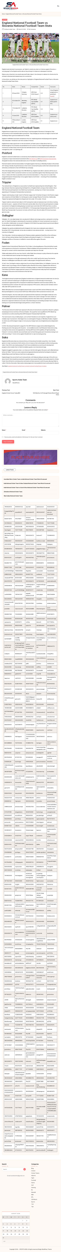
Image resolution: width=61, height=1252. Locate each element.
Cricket (33, 1170)
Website (43, 430)
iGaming (33, 1187)
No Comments (32, 29)
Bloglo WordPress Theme (45, 1249)
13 (15, 1227)
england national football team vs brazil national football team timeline (27, 366)
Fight (32, 1178)
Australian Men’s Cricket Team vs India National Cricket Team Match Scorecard (25, 479)
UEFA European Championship (48, 159)
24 (3, 1234)
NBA (32, 1194)
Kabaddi (33, 1192)
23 (27, 1231)
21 (19, 1231)
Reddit (52, 96)
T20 (32, 1204)
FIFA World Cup (33, 159)
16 (27, 1227)
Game (33, 1182)
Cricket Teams (35, 1173)
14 (19, 1227)
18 (7, 1231)
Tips (32, 1206)
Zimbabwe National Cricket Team (13, 491)
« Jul (4, 1241)
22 (23, 1231)
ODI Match (34, 1199)
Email (24, 430)
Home (3, 14)
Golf (32, 1185)
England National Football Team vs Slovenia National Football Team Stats (20, 372)
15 (23, 1227)
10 (3, 1227)
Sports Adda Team (19, 380)
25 (7, 1234)
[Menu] (58, 5)
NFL (32, 1197)
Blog (32, 1168)
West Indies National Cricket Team (13, 496)
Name (4, 430)
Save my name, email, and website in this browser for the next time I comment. (23, 437)
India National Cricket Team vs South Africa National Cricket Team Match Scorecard (27, 487)
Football (5, 19)
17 (3, 1231)
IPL (32, 1190)
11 (7, 1227)
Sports (33, 1202)
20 (15, 1231)
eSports (33, 1175)
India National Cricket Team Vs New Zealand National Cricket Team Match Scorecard (27, 483)
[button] (15, 383)
